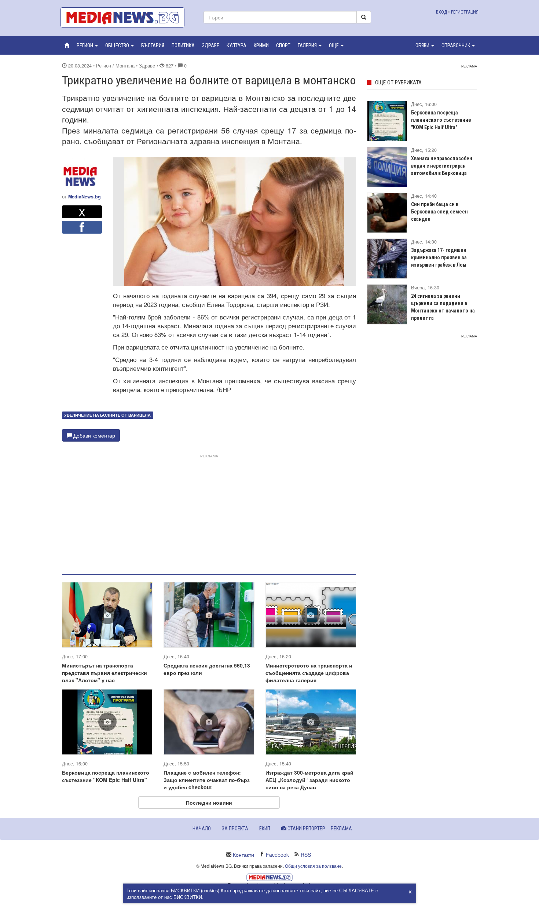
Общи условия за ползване (313, 866)
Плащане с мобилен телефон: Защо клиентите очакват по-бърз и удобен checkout (207, 780)
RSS (306, 854)
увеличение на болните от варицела (107, 415)
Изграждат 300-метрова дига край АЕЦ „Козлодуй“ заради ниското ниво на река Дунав (309, 780)
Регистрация (464, 12)
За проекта (235, 828)
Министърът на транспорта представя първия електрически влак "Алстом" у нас (104, 673)
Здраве (147, 65)
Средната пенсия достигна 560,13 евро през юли (207, 669)
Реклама (341, 828)
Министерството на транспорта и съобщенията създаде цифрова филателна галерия (308, 673)
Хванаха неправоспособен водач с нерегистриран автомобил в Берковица (441, 166)
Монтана (125, 65)
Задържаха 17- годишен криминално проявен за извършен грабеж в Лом (439, 257)
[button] (87, 45)
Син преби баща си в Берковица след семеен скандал (439, 211)
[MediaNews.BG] (126, 17)
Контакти (243, 854)
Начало (201, 828)
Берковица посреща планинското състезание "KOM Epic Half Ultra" (105, 776)
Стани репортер (305, 828)
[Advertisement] (209, 511)
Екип (264, 828)
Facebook (277, 854)
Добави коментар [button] (93, 435)
